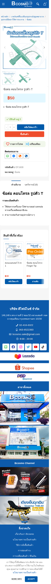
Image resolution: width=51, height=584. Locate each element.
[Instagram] (20, 347)
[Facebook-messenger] (13, 156)
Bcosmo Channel (25, 463)
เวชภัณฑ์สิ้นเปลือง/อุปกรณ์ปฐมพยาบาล (27, 17)
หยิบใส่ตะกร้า (30, 127)
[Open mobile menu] (3, 4)
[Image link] (24, 356)
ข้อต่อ (29, 19)
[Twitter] (28, 347)
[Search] (38, 4)
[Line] (7, 156)
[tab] (16, 184)
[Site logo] (22, 4)
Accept (31, 579)
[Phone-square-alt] (20, 156)
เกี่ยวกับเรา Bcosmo (24, 534)
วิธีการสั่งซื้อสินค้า (24, 545)
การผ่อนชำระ (24, 550)
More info (17, 579)
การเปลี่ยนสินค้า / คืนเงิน (24, 556)
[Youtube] (35, 347)
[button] (4, 47)
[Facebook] (13, 347)
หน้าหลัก (4, 17)
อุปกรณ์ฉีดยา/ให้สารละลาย (12, 19)
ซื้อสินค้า (24, 134)
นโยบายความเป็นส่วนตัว (24, 539)
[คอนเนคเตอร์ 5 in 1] (13, 251)
